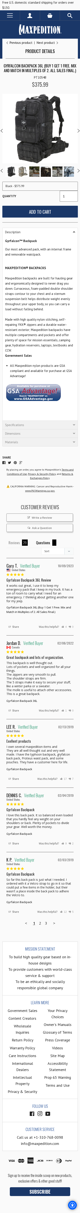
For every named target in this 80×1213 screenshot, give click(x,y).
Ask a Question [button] (42, 528)
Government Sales (22, 1010)
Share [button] (15, 627)
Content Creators (22, 1018)
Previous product (21, 43)
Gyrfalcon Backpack (19, 769)
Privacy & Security (22, 1091)
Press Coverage (57, 1040)
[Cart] (50, 15)
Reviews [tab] (14, 542)
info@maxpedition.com (40, 1143)
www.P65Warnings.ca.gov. (40, 490)
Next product (46, 43)
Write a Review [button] (42, 518)
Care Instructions (22, 1055)
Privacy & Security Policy (42, 473)
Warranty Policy (22, 1047)
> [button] (54, 923)
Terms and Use (57, 1085)
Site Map (57, 1055)
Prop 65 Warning (57, 1077)
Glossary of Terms (57, 1032)
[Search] (70, 15)
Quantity (9, 196)
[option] (40, 128)
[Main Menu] (10, 15)
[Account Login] (30, 15)
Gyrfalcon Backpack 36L (21, 701)
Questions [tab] (43, 542)
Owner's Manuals (57, 1024)
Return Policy (22, 1040)
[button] (40, 232)
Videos (57, 1047)
